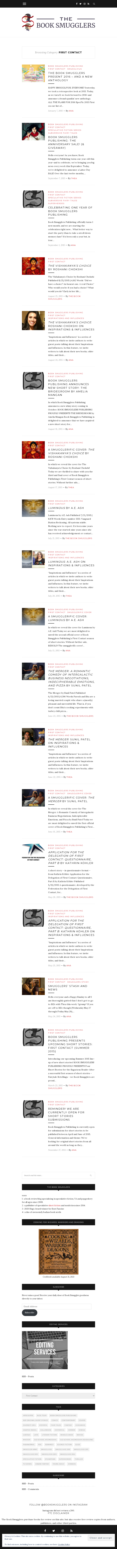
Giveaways (80, 1425)
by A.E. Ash (66, 507)
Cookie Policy (64, 1544)
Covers (82, 1420)
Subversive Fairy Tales (62, 133)
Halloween (45, 1430)
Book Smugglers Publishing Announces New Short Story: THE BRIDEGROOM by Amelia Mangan (68, 387)
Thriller (79, 1459)
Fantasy (68, 1425)
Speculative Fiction (32, 1459)
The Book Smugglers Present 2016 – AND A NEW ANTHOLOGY (70, 77)
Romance (49, 1444)
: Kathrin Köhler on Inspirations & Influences (71, 928)
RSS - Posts (28, 1376)
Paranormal (29, 1444)
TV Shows (27, 1464)
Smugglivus (74, 69)
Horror (71, 1430)
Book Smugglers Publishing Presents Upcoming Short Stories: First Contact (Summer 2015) (70, 1044)
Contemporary (68, 1420)
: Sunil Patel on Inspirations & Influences (69, 743)
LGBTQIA (26, 1435)
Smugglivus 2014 (67, 1454)
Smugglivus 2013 (49, 1454)
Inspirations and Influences (66, 318)
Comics (55, 1420)
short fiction (54, 1205)
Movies (80, 1435)
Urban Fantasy (42, 1464)
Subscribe (29, 1312)
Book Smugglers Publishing (65, 66)
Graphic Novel (30, 1430)
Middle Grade (66, 1435)
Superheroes (56, 203)
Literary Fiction (49, 1435)
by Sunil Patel (71, 678)
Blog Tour (41, 1415)
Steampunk (50, 1459)
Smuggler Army (30, 1449)
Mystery (26, 1440)
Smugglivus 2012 (30, 1454)
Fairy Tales (56, 1425)
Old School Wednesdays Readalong (76, 1440)
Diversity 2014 (29, 1425)
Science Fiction (64, 1444)
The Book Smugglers (79, 538)
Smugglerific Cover (79, 612)
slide (77, 1444)
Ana (71, 111)
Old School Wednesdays (45, 1440)
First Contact (57, 69)
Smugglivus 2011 (81, 1449)
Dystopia (43, 1425)
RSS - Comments (30, 1489)
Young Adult (58, 1464)
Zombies (72, 1464)
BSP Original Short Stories (35, 1420)
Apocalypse (28, 1415)
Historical (59, 1430)
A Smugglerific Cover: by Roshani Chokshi (71, 453)
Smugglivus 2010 (62, 1449)
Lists (36, 1435)
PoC (40, 1444)
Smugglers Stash (78, 982)
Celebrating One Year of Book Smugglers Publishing (70, 211)
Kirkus (82, 1430)
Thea (74, 178)
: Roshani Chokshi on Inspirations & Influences (71, 326)
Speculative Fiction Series (64, 130)
